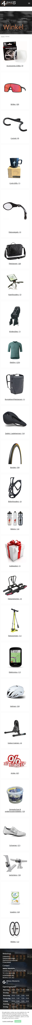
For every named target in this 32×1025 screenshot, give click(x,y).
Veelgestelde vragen (9, 958)
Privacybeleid (7, 962)
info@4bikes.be (8, 975)
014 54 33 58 (10, 973)
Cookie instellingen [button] (7, 1021)
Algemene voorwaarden (10, 960)
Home (2, 36)
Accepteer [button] (17, 1021)
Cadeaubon (6, 956)
